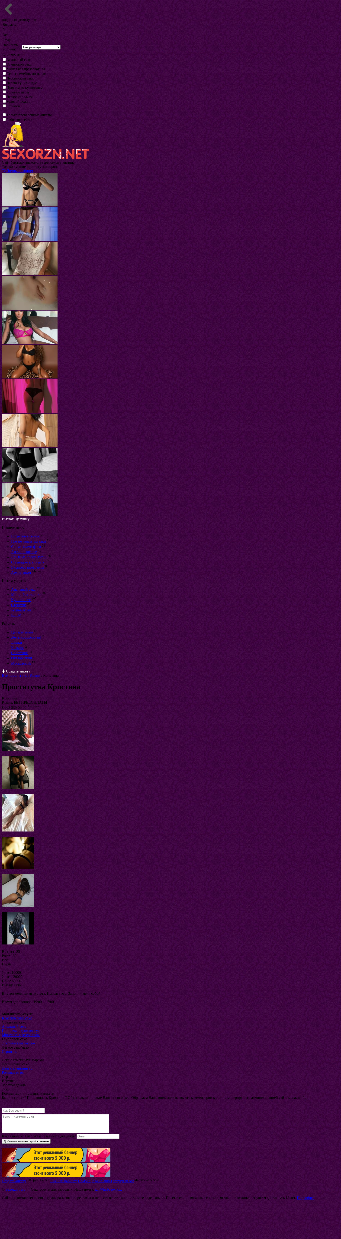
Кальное (17, 648)
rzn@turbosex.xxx (108, 1189)
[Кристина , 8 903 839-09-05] (18, 750)
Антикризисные (24, 552)
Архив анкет (21, 573)
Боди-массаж (21, 610)
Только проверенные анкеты (29, 115)
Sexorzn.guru (15, 1189)
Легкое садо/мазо (19, 97)
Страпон (13, 106)
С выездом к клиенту (28, 562)
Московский (21, 663)
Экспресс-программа (27, 567)
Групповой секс (19, 64)
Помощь (84, 1181)
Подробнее (305, 1198)
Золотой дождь (18, 101)
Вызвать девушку (15, 519)
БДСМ (16, 615)
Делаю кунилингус (21, 83)
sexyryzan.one (123, 1181)
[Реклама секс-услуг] (56, 1176)
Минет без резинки (26, 594)
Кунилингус (21, 600)
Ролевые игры (17, 92)
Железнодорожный (26, 637)
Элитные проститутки (29, 557)
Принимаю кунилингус (25, 87)
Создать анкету (17, 671)
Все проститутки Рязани (21, 675)
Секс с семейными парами (27, 74)
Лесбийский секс (20, 78)
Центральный (22, 632)
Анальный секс (18, 60)
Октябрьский (21, 658)
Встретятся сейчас (25, 536)
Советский (19, 653)
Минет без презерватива (25, 69)
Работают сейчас (19, 120)
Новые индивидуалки (28, 541)
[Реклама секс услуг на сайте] (56, 1161)
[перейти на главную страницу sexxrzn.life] (45, 158)
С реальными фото (26, 547)
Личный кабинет (19, 171)
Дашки (16, 643)
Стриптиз (18, 605)
